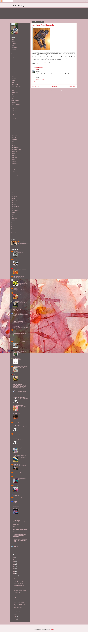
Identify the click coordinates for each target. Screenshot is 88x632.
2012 (14, 566)
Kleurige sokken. (21, 294)
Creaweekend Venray (22, 406)
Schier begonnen (17, 580)
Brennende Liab (14, 61)
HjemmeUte (15, 508)
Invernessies (14, 112)
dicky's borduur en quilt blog (19, 397)
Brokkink (13, 66)
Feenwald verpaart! (17, 595)
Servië (12, 182)
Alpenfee (13, 41)
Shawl (12, 184)
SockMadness (14, 200)
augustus (16, 612)
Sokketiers (13, 204)
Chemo (12, 76)
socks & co (15, 374)
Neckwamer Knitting (15, 147)
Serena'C (13, 179)
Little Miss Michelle (15, 129)
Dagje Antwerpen (17, 609)
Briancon (13, 63)
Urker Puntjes (14, 218)
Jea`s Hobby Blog (16, 425)
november (16, 576)
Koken (12, 125)
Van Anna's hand (16, 358)
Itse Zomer (13, 114)
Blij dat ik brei (16, 259)
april (15, 614)
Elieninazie (15, 546)
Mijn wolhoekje (17, 599)
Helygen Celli (16, 524)
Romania (13, 165)
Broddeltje (15, 543)
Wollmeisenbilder (16, 506)
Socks (37, 63)
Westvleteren (14, 228)
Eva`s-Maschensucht (17, 497)
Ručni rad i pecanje (22, 457)
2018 (14, 557)
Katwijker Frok (14, 118)
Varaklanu (13, 222)
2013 (14, 564)
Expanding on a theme (17, 518)
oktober (15, 578)
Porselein (13, 153)
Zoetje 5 (19, 359)
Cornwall (13, 80)
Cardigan (13, 74)
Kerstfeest (13, 120)
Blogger (52, 629)
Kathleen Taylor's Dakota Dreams (20, 366)
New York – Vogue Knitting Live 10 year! (20, 327)
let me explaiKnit (16, 516)
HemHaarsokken (14, 108)
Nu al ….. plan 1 (16, 310)
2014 (14, 563)
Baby (12, 45)
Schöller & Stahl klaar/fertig (19, 600)
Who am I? (16, 593)
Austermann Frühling (18, 607)
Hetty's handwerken (17, 526)
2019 (14, 556)
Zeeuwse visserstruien (17, 301)
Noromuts (16, 588)
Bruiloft (12, 68)
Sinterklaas (13, 188)
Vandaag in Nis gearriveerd (19, 585)
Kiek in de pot (20, 252)
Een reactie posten (38, 81)
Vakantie (13, 220)
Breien (12, 59)
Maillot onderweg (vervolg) (19, 602)
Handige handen (16, 531)
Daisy (12, 82)
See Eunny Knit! (16, 520)
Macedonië (13, 131)
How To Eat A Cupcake (18, 413)
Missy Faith (13, 137)
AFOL (12, 39)
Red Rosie (13, 161)
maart (15, 616)
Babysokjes (16, 587)
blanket (12, 53)
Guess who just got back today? (19, 521)
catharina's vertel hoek (17, 472)
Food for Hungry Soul (17, 433)
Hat (12, 106)
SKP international (14, 196)
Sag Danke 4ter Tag (16, 423)
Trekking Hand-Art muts (18, 581)
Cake (12, 70)
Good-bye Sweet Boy (22, 465)
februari (15, 618)
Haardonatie (13, 102)
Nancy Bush (13, 145)
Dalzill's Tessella (14, 84)
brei (14, 549)
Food (12, 98)
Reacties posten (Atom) (57, 90)
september (16, 611)
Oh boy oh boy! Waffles (17, 331)
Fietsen (12, 96)
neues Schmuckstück (17, 498)
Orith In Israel (16, 288)
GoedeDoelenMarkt (15, 100)
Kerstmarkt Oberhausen (16, 122)
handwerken (15, 292)
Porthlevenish (14, 157)
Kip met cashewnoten (17, 277)
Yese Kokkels (14, 232)
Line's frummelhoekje (17, 446)
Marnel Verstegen (14, 135)
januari (15, 619)
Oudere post (72, 86)
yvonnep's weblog (17, 309)
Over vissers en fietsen (22, 302)
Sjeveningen (13, 190)
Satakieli (13, 171)
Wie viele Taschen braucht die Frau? (20, 319)
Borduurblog (15, 251)
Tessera (13, 212)
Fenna (12, 94)
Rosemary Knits (16, 485)
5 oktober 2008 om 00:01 (40, 79)
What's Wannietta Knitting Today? (20, 333)
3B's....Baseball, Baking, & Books (20, 529)
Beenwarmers (14, 47)
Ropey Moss (13, 169)
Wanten (13, 226)
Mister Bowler (14, 139)
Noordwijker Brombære (16, 149)
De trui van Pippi (21, 439)
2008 (14, 573)
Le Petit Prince (14, 127)
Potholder (13, 159)
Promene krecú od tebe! (18, 583)
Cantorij (13, 72)
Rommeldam (13, 167)
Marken (12, 133)
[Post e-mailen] (49, 62)
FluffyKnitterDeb (16, 464)
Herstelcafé (13, 110)
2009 (14, 571)
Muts (12, 143)
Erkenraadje (18, 5)
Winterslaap (20, 260)
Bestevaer (13, 49)
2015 (14, 561)
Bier (12, 51)
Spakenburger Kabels (15, 206)
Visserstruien (14, 224)
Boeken (13, 55)
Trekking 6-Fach (17, 592)
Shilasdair (13, 186)
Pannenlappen (14, 151)
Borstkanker (13, 57)
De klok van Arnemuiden (16, 86)
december (16, 575)
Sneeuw (13, 198)
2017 (14, 559)
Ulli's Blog (15, 350)
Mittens (12, 141)
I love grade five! (16, 495)
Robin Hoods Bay (14, 163)
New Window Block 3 (22, 367)
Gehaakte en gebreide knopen (20, 590)
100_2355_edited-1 (22, 391)
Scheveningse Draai (15, 175)
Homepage (54, 86)
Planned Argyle (21, 334)
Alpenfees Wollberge (17, 505)
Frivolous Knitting (21, 486)
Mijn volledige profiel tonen (23, 243)
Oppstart (19, 509)
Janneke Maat (14, 116)
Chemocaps (13, 78)
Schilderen (13, 177)
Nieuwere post (36, 86)
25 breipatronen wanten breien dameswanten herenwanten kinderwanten (19, 535)
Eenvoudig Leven (16, 268)
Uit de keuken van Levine (18, 276)
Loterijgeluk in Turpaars (22, 448)
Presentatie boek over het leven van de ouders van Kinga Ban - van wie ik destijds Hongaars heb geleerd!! (20, 386)
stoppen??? (15, 473)
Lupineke (15, 438)
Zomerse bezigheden (22, 269)
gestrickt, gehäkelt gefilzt (22, 426)
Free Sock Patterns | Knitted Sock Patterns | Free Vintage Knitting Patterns (20, 540)
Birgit (37, 69)
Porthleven (13, 155)
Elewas (12, 90)
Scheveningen (14, 173)
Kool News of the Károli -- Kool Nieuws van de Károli (19, 384)
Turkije (12, 214)
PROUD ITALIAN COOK (18, 313)
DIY (12, 88)
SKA (12, 192)
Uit (12, 216)
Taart (12, 208)
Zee (12, 234)
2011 (14, 568)
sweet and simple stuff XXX (19, 341)
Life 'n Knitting (16, 326)
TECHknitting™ (16, 279)
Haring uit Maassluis (15, 104)
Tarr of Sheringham (15, 210)
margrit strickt (16, 317)
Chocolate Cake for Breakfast (19, 329)
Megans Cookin (16, 390)
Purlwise (15, 501)
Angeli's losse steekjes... (18, 321)
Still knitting (15, 502)
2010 (14, 570)
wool (12, 230)
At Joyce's (13, 43)
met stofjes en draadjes (18, 405)
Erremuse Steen (14, 92)
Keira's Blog (15, 494)
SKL (12, 194)
